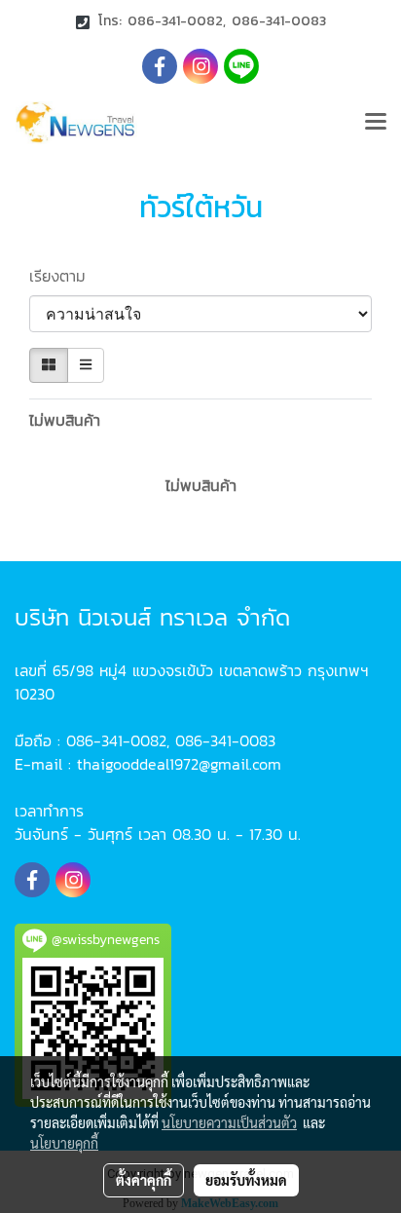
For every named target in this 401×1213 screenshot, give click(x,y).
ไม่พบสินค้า (64, 420)
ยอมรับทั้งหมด (246, 1180)
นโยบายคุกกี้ (64, 1143)
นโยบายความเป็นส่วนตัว (229, 1122)
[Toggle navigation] (375, 122)
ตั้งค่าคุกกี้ (143, 1180)
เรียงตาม (66, 275)
